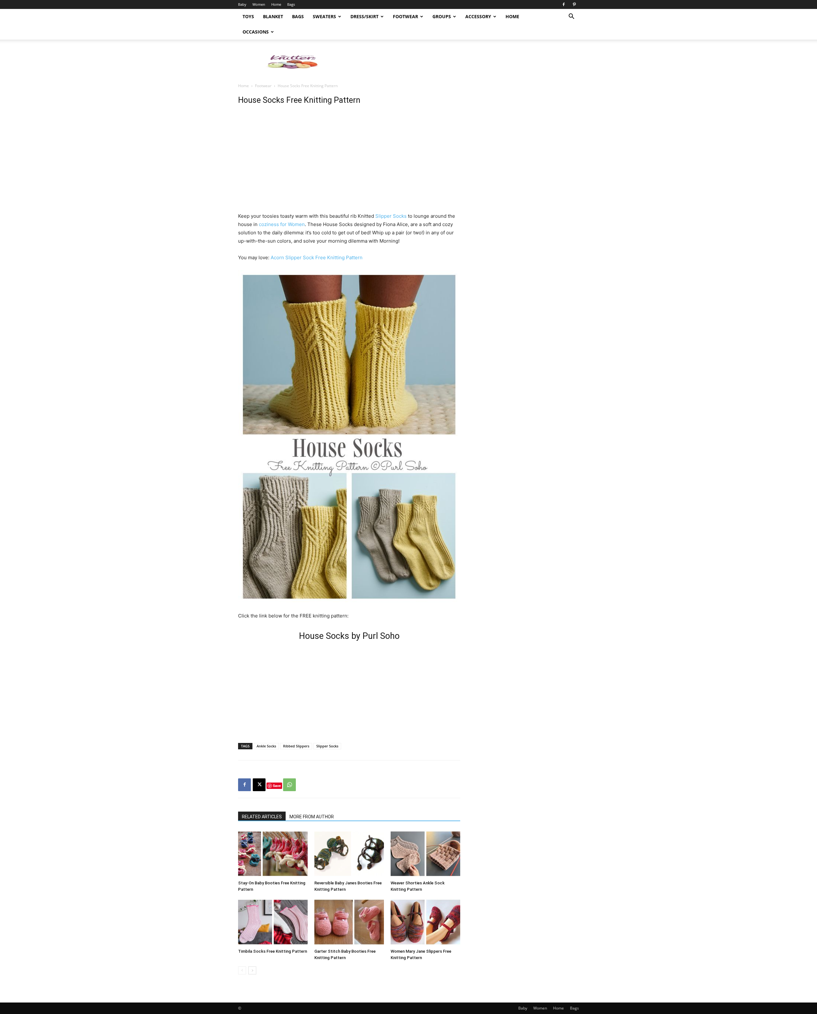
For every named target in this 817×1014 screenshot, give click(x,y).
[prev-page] (242, 970)
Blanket (273, 16)
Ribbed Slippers (296, 746)
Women (258, 4)
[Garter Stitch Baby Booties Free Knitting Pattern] (349, 922)
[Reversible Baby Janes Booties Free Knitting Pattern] (349, 854)
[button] (571, 17)
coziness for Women (282, 224)
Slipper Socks (390, 216)
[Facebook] (563, 4)
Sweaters (324, 16)
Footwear (405, 16)
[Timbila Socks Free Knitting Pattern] (273, 922)
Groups (441, 16)
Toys (248, 16)
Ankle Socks (266, 746)
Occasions (256, 32)
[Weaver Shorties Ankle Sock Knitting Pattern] (425, 854)
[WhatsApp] (289, 784)
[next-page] (252, 970)
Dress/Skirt (364, 16)
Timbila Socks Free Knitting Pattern (272, 951)
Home (276, 4)
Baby (242, 4)
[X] (259, 784)
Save (277, 785)
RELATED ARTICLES (262, 816)
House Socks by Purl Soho (349, 636)
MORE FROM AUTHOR (311, 816)
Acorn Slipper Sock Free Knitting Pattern (317, 257)
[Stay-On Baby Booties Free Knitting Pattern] (273, 854)
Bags (291, 4)
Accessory (478, 16)
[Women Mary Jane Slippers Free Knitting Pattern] (425, 922)
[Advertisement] (463, 61)
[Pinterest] (574, 4)
